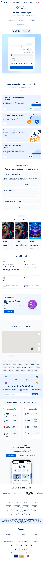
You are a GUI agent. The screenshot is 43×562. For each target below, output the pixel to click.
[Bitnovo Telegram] (31, 545)
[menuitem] (12, 2)
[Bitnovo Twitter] (16, 545)
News (36, 536)
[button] (38, 2)
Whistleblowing (36, 541)
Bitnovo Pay (8, 534)
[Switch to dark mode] (36, 2)
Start (32, 20)
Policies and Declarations (9, 541)
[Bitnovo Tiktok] (26, 545)
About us (23, 536)
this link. (23, 522)
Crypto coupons (9, 536)
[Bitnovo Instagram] (12, 545)
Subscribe (35, 394)
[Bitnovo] (4, 2)
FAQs (36, 534)
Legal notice (8, 539)
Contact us (36, 539)
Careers (23, 539)
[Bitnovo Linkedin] (21, 545)
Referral (23, 534)
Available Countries (23, 541)
